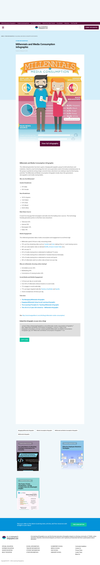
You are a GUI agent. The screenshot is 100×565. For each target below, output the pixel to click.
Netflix (47, 247)
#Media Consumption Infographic (44, 430)
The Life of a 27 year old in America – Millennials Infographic (40, 307)
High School (54, 550)
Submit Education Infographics (8, 23)
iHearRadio (49, 289)
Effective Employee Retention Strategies (72, 447)
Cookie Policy (78, 552)
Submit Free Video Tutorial (49, 23)
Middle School (55, 548)
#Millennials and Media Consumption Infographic (66, 430)
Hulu (53, 244)
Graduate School (56, 552)
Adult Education (7, 552)
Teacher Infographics (33, 548)
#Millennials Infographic (24, 434)
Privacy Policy (78, 550)
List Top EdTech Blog (35, 23)
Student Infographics (33, 550)
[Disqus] (50, 364)
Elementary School (57, 546)
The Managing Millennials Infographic (33, 299)
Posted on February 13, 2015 (22, 50)
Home (2, 36)
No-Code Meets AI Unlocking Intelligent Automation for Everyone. (27, 448)
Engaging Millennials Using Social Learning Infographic (38, 302)
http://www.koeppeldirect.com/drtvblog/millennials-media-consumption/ (43, 315)
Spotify (57, 289)
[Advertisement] (47, 11)
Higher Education (7, 550)
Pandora (43, 289)
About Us (77, 554)
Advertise (67, 23)
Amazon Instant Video (55, 247)
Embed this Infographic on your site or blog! (33, 321)
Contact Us (78, 548)
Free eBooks (60, 23)
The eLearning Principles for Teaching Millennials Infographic (40, 305)
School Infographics (32, 546)
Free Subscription (78, 524)
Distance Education (8, 548)
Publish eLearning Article (23, 23)
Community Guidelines (80, 546)
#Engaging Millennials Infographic (26, 430)
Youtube (46, 244)
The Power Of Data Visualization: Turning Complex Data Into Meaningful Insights (27, 486)
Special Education (7, 546)
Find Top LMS (74, 23)
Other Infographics (10, 36)
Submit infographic (91, 27)
